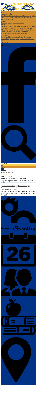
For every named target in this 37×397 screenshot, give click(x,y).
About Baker (5, 16)
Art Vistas (15, 37)
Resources (4, 23)
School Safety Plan (7, 19)
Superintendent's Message (9, 33)
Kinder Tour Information (16, 30)
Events (3, 182)
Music (10, 37)
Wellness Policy (22, 33)
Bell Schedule (24, 16)
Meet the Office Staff (15, 17)
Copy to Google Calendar (9, 181)
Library (10, 23)
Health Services (22, 28)
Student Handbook (18, 23)
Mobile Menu (5, 12)
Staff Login (7, 46)
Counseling (4, 37)
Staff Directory (27, 17)
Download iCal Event (26, 181)
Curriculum (18, 26)
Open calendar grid (24, 186)
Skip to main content (7, 10)
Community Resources (8, 26)
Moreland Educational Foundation (17, 32)
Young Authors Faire (22, 39)
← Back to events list (8, 186)
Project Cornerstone (25, 37)
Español (3, 170)
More (2, 169)
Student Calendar (14, 16)
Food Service (27, 26)
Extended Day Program (8, 39)
